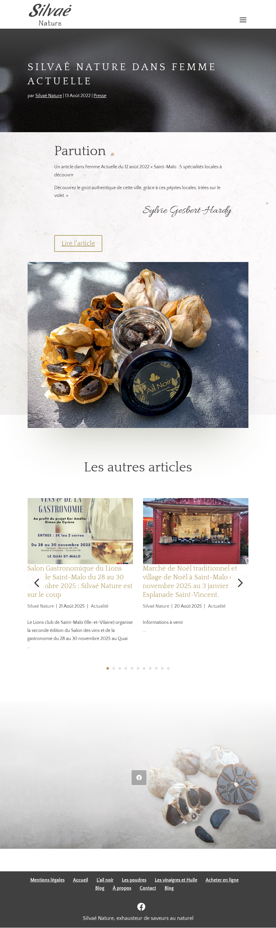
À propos (122, 888)
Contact (148, 888)
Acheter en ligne (222, 880)
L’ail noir (105, 880)
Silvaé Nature (48, 95)
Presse (100, 95)
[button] (239, 583)
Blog (99, 888)
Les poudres (134, 880)
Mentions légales (47, 880)
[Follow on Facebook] (139, 777)
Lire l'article (78, 243)
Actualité (99, 606)
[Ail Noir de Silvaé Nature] (138, 428)
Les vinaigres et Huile (176, 880)
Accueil (80, 880)
